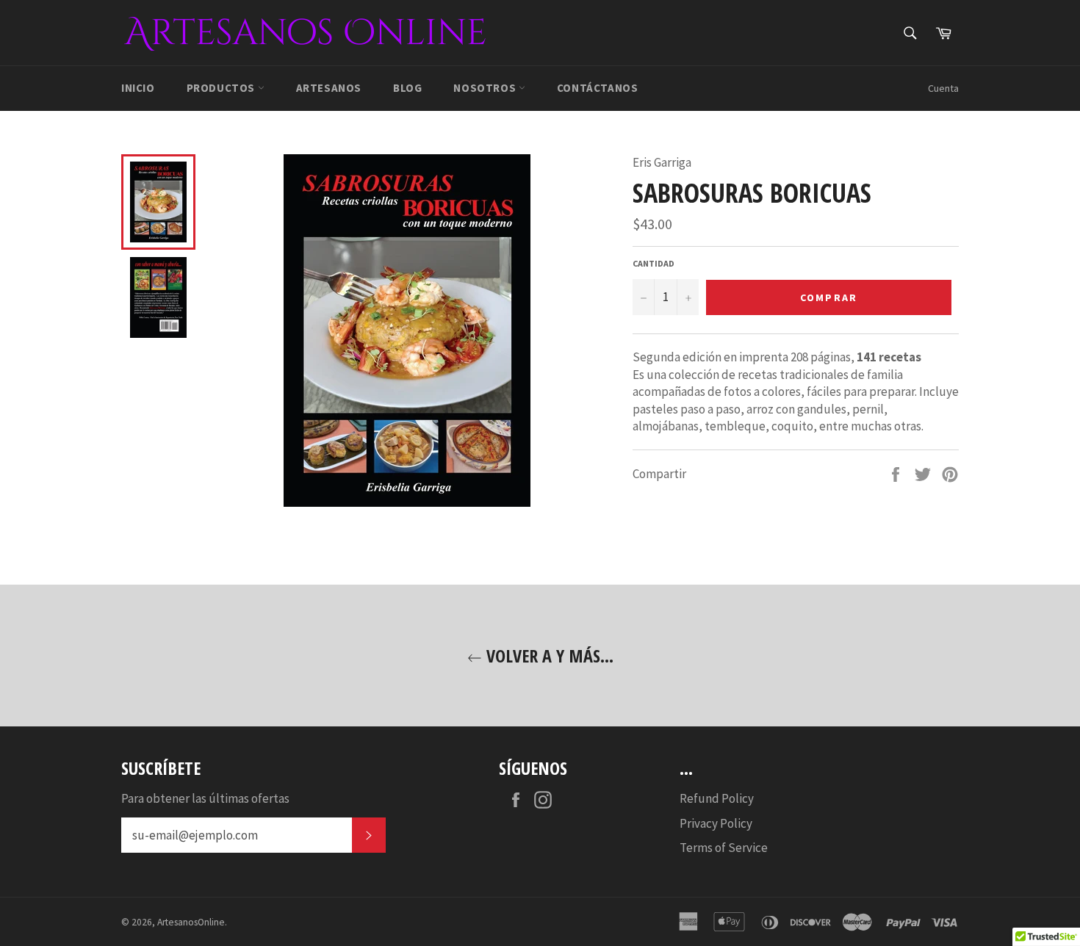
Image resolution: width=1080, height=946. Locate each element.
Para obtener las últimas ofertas (205, 798)
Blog (407, 88)
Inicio (138, 88)
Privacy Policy (716, 823)
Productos (222, 88)
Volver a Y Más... (547, 655)
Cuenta (943, 88)
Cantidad (653, 263)
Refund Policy (717, 798)
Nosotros (485, 88)
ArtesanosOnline (191, 922)
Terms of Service (724, 848)
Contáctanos (597, 88)
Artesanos (328, 88)
